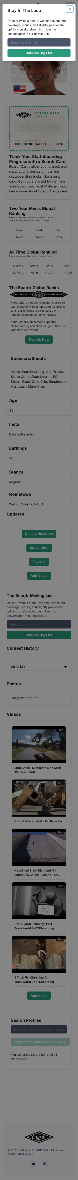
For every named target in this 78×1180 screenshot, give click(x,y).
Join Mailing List (39, 53)
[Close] (69, 9)
